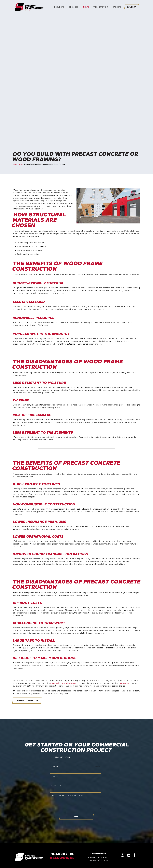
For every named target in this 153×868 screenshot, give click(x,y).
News (86, 7)
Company (57, 786)
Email (55, 776)
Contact (131, 7)
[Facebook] (135, 855)
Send (76, 816)
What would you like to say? (69, 795)
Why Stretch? (100, 7)
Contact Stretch (26, 700)
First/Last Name (61, 757)
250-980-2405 (98, 853)
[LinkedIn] (128, 855)
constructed (125, 683)
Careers (117, 7)
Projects (59, 7)
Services (73, 7)
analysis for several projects (63, 683)
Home (15, 164)
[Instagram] (122, 855)
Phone (55, 767)
